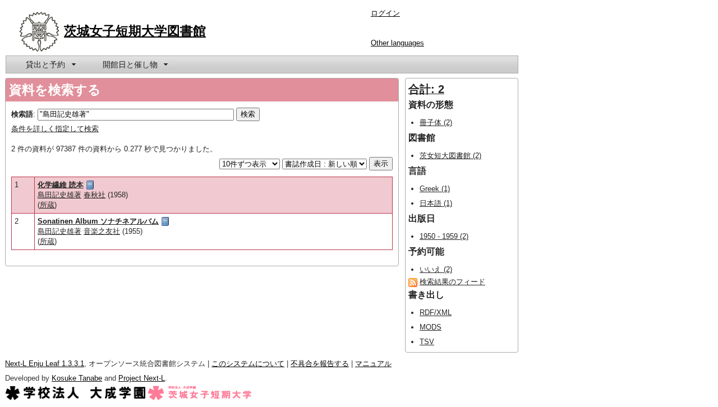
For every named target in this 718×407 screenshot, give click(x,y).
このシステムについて (247, 363)
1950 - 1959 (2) (444, 236)
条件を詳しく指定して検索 (55, 128)
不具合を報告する (320, 363)
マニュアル (373, 363)
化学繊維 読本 (61, 185)
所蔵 (47, 205)
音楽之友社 (102, 231)
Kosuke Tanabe (77, 378)
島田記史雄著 (59, 195)
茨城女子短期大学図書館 (135, 31)
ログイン (385, 13)
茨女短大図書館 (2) (450, 155)
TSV (427, 341)
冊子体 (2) (436, 122)
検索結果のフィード (452, 282)
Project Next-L (141, 378)
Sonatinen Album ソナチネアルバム (98, 221)
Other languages (397, 43)
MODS (430, 327)
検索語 (22, 114)
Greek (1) (435, 188)
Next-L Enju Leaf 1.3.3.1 (44, 363)
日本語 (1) (436, 203)
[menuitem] (49, 64)
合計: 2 (426, 89)
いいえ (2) (436, 269)
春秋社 (94, 195)
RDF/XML (436, 312)
